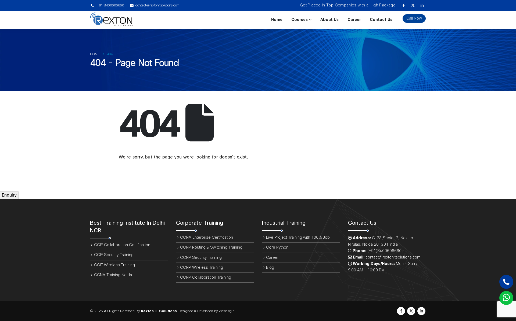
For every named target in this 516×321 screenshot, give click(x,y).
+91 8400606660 (110, 5)
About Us (329, 19)
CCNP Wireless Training (201, 267)
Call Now (414, 18)
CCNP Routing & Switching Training (211, 247)
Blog (270, 267)
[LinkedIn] (422, 5)
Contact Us (381, 19)
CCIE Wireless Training (114, 265)
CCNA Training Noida (113, 275)
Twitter (411, 311)
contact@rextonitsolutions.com (157, 5)
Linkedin (421, 311)
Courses (299, 19)
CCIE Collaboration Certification (122, 245)
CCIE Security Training (114, 254)
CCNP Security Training (201, 257)
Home (276, 19)
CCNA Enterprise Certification (206, 237)
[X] (413, 5)
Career (354, 19)
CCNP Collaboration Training (205, 277)
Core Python (277, 247)
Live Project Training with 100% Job (298, 237)
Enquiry (9, 195)
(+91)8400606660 (384, 250)
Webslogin (227, 311)
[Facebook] (403, 5)
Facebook (401, 311)
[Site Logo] (111, 19)
